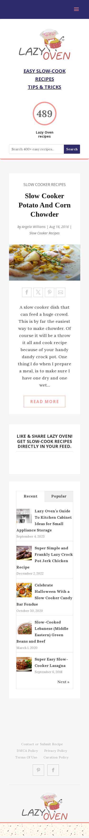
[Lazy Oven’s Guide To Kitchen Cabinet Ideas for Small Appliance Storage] (24, 522)
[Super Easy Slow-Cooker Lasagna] (24, 671)
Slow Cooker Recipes (44, 184)
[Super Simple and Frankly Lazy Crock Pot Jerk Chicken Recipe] (24, 559)
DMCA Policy (27, 751)
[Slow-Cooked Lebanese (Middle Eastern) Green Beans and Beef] (24, 634)
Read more (44, 401)
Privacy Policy (55, 751)
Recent (30, 496)
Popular (58, 496)
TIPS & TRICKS (44, 87)
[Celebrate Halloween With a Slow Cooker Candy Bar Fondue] (24, 596)
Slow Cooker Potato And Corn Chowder (45, 205)
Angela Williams (34, 226)
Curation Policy (56, 757)
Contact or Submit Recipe (42, 744)
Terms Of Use (26, 757)
